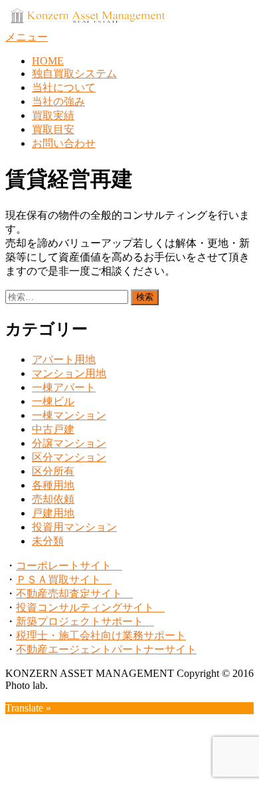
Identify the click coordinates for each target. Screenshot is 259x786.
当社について (64, 87)
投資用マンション (74, 527)
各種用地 (53, 485)
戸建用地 (53, 513)
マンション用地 (69, 373)
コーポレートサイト (69, 565)
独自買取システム (74, 73)
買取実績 (53, 115)
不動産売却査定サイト (74, 593)
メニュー (26, 37)
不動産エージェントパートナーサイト (106, 649)
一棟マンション (69, 415)
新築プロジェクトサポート (85, 621)
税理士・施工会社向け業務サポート (101, 635)
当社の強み (58, 101)
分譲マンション (69, 443)
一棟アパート (64, 387)
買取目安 (53, 129)
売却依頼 (53, 499)
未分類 (48, 541)
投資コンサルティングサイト (90, 607)
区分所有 (53, 471)
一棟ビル (53, 401)
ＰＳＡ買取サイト (64, 579)
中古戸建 (53, 429)
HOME (48, 60)
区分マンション (69, 457)
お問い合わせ (64, 143)
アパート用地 (64, 359)
